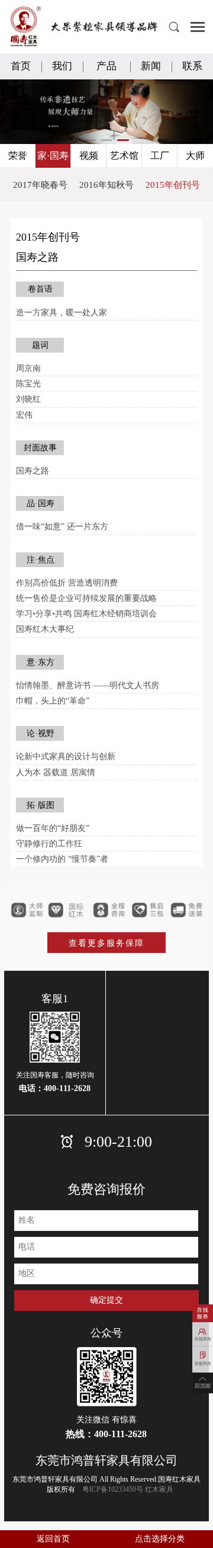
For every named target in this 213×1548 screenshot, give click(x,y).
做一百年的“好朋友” (52, 828)
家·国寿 (53, 156)
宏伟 (24, 415)
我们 (62, 66)
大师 (195, 156)
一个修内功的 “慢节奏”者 (62, 859)
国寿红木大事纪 (45, 629)
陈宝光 (28, 383)
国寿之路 (32, 470)
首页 (21, 66)
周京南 (28, 368)
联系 (192, 66)
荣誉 (17, 156)
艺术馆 (124, 156)
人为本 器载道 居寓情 (55, 772)
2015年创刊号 (173, 185)
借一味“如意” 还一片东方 (62, 526)
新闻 (151, 66)
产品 (106, 66)
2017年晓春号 (40, 185)
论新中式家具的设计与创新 (65, 756)
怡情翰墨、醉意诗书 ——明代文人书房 (87, 685)
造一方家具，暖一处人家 (61, 312)
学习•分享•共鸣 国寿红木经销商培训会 (86, 613)
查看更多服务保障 (106, 943)
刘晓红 (28, 399)
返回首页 (53, 1538)
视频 (88, 156)
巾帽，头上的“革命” (52, 700)
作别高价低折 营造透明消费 (67, 582)
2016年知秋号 (106, 185)
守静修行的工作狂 (49, 843)
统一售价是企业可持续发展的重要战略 (86, 598)
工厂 (159, 156)
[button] (90, 140)
